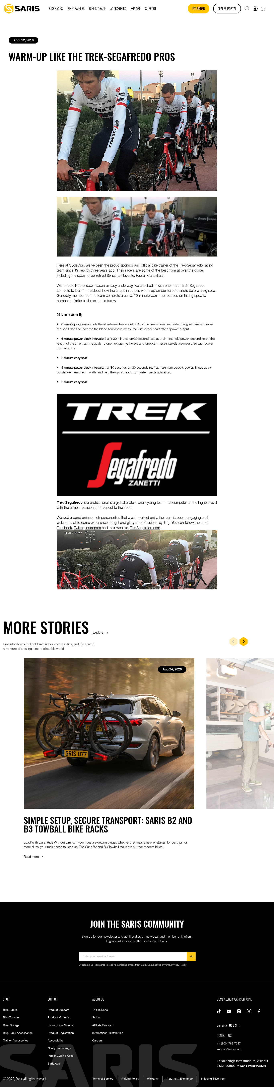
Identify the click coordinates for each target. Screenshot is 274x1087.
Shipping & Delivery (213, 1079)
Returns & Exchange (179, 1079)
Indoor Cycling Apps (60, 1056)
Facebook (64, 527)
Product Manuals (58, 1017)
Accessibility (55, 1040)
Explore (98, 632)
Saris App (54, 1064)
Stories (96, 1017)
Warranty (152, 1079)
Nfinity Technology (59, 1048)
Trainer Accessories (15, 1040)
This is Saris (100, 1010)
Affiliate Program (102, 1025)
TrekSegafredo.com (145, 527)
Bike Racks (10, 1010)
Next (243, 641)
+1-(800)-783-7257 (229, 1043)
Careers (97, 1040)
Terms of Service (102, 1079)
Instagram (93, 527)
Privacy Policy (178, 965)
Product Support (58, 1010)
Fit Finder (198, 8)
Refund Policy (130, 1079)
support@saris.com (229, 1049)
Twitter (78, 527)
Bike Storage (11, 1025)
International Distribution (107, 1033)
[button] (247, 8)
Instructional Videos (60, 1025)
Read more (31, 856)
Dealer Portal (227, 8)
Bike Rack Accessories (17, 1033)
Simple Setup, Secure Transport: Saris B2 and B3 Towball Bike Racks (108, 824)
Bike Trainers (11, 1017)
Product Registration (61, 1033)
